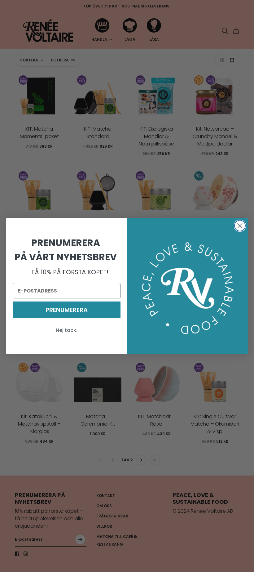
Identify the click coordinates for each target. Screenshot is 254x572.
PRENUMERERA (67, 310)
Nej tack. (66, 330)
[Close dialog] (239, 225)
